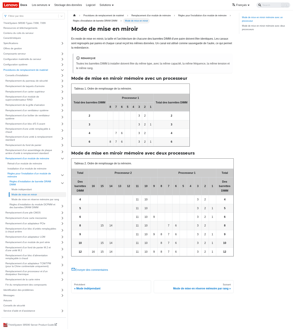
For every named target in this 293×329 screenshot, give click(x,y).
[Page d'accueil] (74, 15)
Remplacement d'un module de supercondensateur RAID (22, 98)
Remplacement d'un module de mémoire (27, 158)
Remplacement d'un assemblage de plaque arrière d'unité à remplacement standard (28, 152)
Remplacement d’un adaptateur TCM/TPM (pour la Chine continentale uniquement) (28, 265)
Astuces (7, 300)
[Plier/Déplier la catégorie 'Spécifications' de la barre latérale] (62, 43)
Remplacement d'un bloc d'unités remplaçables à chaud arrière (30, 230)
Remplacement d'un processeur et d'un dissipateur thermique (26, 273)
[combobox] (8, 16)
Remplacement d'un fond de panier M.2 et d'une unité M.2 (28, 249)
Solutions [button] (105, 5)
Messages (8, 295)
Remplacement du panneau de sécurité (26, 80)
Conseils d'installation (16, 75)
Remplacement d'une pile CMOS (23, 212)
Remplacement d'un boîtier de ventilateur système (27, 117)
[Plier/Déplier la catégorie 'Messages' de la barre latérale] (62, 295)
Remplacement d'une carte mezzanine (26, 218)
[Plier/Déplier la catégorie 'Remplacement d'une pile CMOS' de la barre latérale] (62, 212)
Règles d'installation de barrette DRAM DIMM (30, 183)
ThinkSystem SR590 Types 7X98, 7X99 (24, 23)
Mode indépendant (22, 189)
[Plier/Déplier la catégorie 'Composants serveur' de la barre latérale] (62, 54)
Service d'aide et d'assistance (19, 310)
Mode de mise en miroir (24, 194)
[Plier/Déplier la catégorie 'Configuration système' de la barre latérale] (62, 64)
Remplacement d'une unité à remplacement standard (28, 138)
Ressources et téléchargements (20, 28)
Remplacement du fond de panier (23, 145)
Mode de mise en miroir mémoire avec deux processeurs (263, 28)
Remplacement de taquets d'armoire (25, 86)
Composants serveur (14, 53)
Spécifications (10, 43)
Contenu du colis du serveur (18, 33)
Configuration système (15, 64)
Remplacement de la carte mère (22, 279)
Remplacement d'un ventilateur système (26, 110)
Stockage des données (68, 5)
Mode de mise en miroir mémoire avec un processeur (262, 19)
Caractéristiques (12, 38)
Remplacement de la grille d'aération (25, 105)
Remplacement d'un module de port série (27, 242)
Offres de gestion (12, 48)
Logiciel (90, 5)
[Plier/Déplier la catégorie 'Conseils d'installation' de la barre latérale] (62, 75)
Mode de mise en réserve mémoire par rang (35, 199)
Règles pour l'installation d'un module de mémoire (29, 175)
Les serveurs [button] (39, 5)
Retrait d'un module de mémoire (24, 163)
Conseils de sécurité (14, 305)
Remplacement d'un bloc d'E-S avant (25, 123)
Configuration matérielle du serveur (22, 59)
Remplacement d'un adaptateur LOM (25, 236)
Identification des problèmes (18, 290)
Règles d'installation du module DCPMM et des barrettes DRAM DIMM (32, 206)
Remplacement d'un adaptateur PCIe (25, 223)
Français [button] (241, 5)
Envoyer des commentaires (91, 269)
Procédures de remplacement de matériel (25, 70)
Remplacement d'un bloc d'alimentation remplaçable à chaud (26, 257)
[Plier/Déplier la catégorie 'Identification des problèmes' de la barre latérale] (62, 290)
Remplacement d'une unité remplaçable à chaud (27, 130)
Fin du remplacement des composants (26, 284)
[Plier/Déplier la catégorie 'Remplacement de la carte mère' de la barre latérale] (62, 279)
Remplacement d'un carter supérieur (25, 91)
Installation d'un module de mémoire (26, 168)
